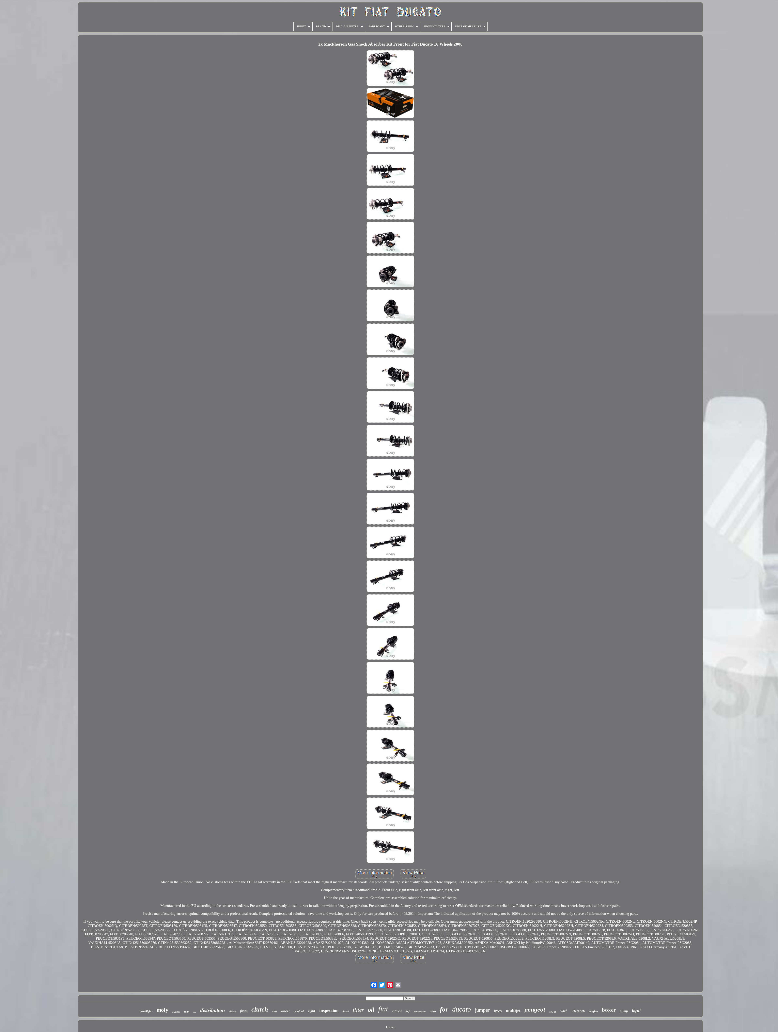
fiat (383, 1009)
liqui (636, 1010)
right (311, 1011)
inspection (329, 1010)
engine (593, 1011)
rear (186, 1011)
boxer (609, 1009)
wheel (285, 1011)
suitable (176, 1012)
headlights (146, 1011)
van (274, 1011)
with (563, 1011)
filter (358, 1010)
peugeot (535, 1009)
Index (390, 1027)
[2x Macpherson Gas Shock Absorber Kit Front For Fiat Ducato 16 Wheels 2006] (390, 69)
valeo (433, 1011)
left (408, 1011)
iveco (498, 1011)
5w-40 (346, 1011)
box (194, 1012)
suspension (420, 1011)
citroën (397, 1011)
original (299, 1011)
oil (371, 1009)
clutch (259, 1009)
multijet (513, 1010)
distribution (212, 1010)
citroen (578, 1010)
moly (162, 1010)
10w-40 (552, 1012)
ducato (461, 1009)
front (243, 1011)
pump (624, 1011)
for (444, 1009)
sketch (232, 1011)
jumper (482, 1010)
